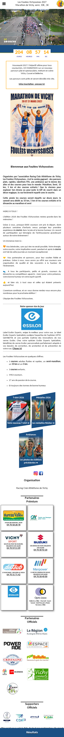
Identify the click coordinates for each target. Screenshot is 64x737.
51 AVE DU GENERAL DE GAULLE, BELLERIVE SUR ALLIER (40, 575)
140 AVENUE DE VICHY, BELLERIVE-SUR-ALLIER (40, 548)
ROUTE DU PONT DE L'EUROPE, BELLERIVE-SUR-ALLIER (13, 546)
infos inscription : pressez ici (32, 84)
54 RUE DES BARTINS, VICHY (13, 524)
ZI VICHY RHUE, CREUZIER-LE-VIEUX (13, 574)
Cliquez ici (17, 349)
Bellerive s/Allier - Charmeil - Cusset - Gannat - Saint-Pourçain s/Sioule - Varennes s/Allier (40, 603)
